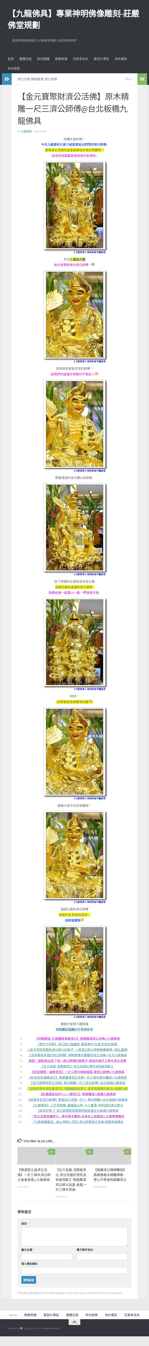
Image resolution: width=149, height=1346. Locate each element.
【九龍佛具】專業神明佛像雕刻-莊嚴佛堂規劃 (73, 19)
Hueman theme (52, 1328)
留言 (25, 1223)
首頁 (11, 59)
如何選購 (43, 59)
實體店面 (25, 59)
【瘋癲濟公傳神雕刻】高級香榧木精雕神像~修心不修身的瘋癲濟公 (110, 1175)
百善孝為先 (80, 59)
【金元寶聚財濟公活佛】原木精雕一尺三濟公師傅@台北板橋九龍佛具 (77, 1083)
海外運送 (121, 59)
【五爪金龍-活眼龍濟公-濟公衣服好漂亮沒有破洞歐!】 (77, 1066)
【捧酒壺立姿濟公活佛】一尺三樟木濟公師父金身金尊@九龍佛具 (33, 1175)
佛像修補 (61, 59)
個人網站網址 (29, 1263)
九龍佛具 (26, 131)
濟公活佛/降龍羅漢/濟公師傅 (37, 79)
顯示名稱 (27, 1249)
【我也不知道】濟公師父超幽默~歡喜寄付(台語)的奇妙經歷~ (77, 1044)
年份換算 (14, 68)
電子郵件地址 (86, 1249)
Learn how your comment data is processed (94, 1293)
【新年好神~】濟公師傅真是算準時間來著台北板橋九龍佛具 (77, 1111)
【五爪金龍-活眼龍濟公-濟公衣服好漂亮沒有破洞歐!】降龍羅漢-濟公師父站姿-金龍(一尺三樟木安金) (71, 1180)
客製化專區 (101, 59)
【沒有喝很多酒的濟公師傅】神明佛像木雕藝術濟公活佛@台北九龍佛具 (77, 1055)
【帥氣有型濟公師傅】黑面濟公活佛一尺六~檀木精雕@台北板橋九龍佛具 (77, 1100)
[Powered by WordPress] (21, 1328)
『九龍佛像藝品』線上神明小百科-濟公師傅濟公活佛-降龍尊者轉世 (77, 1122)
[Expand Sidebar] (7, 79)
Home (13, 1315)
